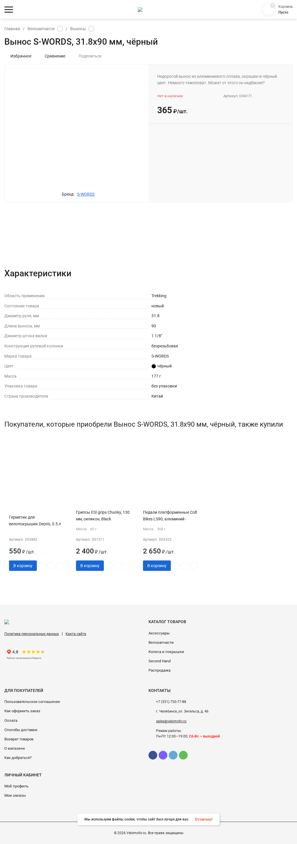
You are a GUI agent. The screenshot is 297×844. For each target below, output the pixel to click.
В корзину (22, 565)
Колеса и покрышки (166, 652)
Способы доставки (20, 730)
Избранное (20, 56)
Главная (12, 29)
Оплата (10, 720)
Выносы (78, 29)
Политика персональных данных (31, 634)
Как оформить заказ (22, 711)
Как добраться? (18, 757)
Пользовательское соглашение (32, 701)
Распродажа (159, 670)
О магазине (14, 748)
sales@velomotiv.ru (171, 721)
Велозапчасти (41, 29)
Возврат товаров (18, 739)
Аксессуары (159, 633)
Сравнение (55, 56)
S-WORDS (86, 194)
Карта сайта (76, 634)
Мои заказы (15, 795)
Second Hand (159, 661)
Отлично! (204, 819)
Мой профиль (16, 786)
